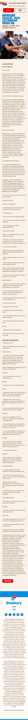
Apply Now (8, 581)
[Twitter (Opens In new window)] (6, 614)
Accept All (8, 10)
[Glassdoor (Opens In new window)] (22, 614)
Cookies (14, 609)
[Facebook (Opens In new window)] (10, 614)
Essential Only (20, 10)
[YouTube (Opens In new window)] (18, 614)
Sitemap (14, 607)
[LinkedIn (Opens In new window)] (14, 614)
